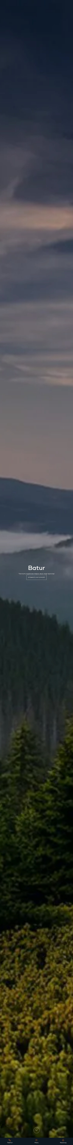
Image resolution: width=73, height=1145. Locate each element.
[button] (36, 1141)
